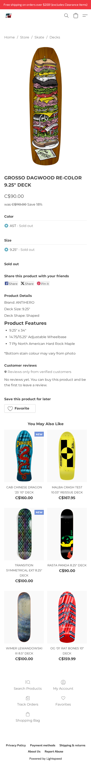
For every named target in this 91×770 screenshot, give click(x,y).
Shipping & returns (72, 745)
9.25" (22, 250)
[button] (8, 15)
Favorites (63, 704)
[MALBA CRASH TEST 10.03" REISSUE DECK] (67, 456)
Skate (39, 37)
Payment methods (42, 745)
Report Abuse (54, 751)
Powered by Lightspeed (45, 758)
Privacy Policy (16, 745)
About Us (34, 751)
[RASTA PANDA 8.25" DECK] (67, 534)
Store (24, 37)
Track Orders (27, 704)
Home (9, 37)
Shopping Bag (28, 720)
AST (21, 226)
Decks (55, 37)
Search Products (28, 689)
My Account (63, 689)
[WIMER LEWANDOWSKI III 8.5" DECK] (24, 617)
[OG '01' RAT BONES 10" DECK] (67, 617)
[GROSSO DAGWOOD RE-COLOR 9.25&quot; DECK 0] (45, 106)
